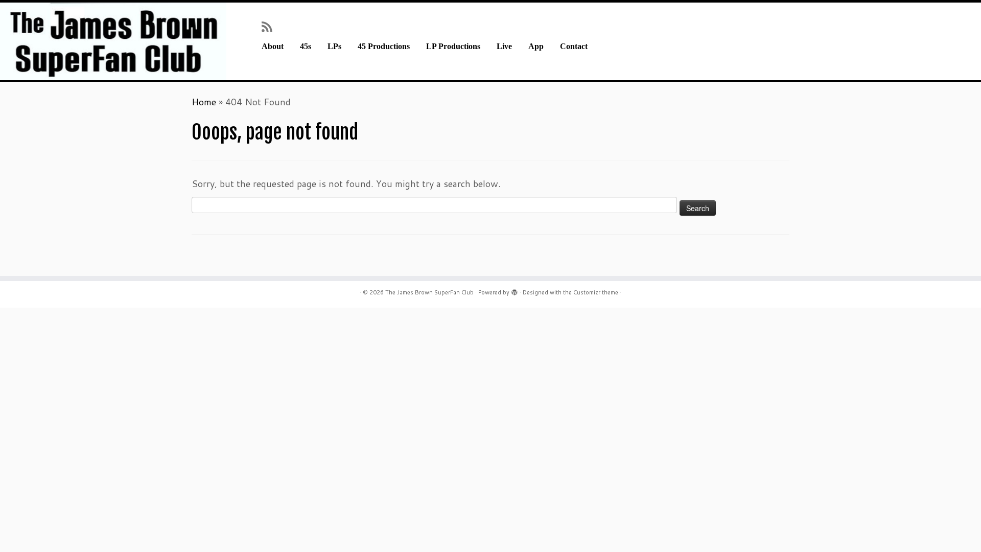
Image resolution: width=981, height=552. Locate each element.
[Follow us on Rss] (270, 26)
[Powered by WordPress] (514, 290)
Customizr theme (595, 292)
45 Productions (384, 46)
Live (504, 46)
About (273, 46)
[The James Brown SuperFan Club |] (113, 41)
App (536, 46)
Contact (574, 46)
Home (204, 101)
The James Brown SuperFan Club (429, 292)
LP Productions (453, 46)
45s (305, 46)
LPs (334, 46)
